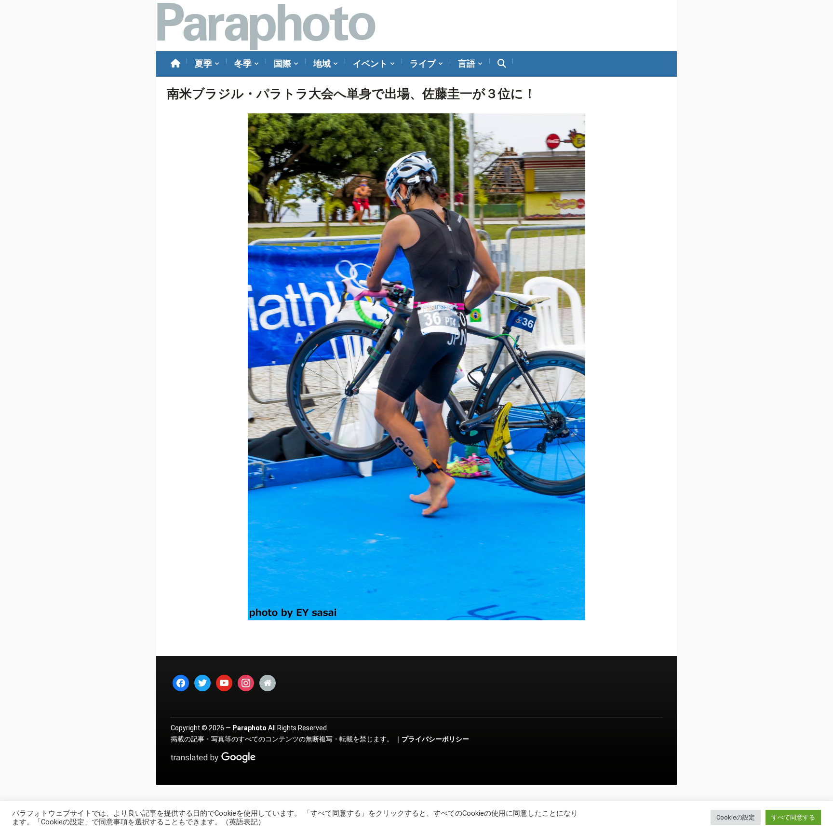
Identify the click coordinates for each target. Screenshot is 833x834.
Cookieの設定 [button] (735, 817)
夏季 (203, 63)
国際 (282, 63)
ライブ (423, 63)
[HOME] (175, 64)
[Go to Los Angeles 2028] (266, 25)
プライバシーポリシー (435, 739)
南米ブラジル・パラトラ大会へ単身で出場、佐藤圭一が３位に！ (351, 93)
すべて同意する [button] (793, 817)
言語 (466, 63)
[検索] (501, 64)
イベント (370, 63)
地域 (322, 63)
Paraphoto (249, 728)
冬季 (243, 63)
